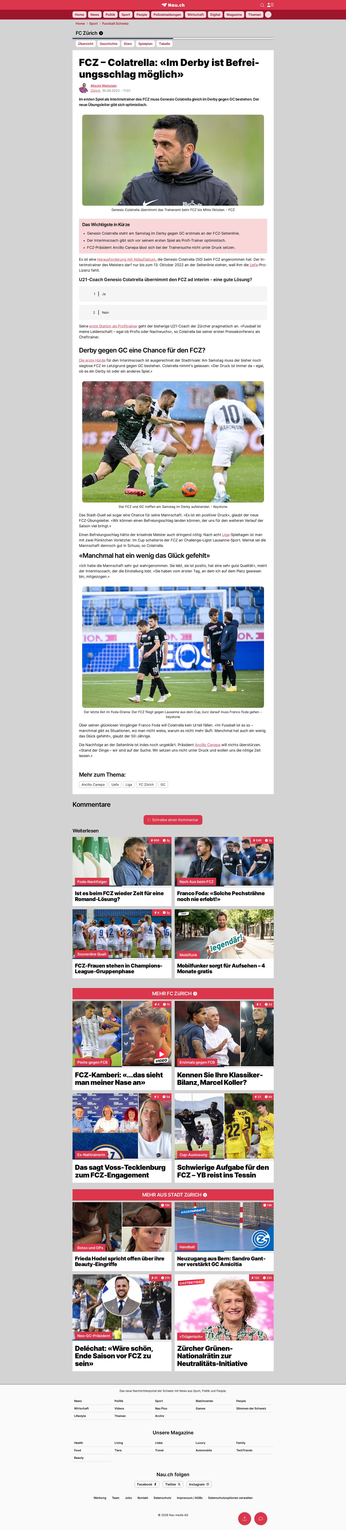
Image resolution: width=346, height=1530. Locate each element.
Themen (120, 1416)
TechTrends (244, 1450)
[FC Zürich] (173, 33)
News (78, 1401)
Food (77, 1450)
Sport (93, 23)
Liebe (159, 1442)
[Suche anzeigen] (262, 4)
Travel (159, 1450)
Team (115, 1497)
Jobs (128, 1497)
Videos (119, 1408)
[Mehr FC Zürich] (173, 993)
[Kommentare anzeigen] (260, 1518)
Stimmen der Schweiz (251, 1408)
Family (240, 1442)
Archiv (159, 1416)
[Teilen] (244, 1518)
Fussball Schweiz (115, 23)
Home (80, 23)
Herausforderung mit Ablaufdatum (126, 259)
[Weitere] (268, 14)
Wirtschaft (81, 1408)
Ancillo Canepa (207, 745)
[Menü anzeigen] (270, 5)
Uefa (254, 265)
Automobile (204, 1450)
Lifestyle (80, 1416)
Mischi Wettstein (104, 86)
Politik (119, 1401)
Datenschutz (162, 1497)
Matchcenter (204, 1401)
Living (119, 1442)
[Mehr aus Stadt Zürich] (173, 1195)
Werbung (100, 1497)
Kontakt (143, 1497)
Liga (225, 535)
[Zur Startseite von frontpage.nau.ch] (173, 5)
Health (78, 1442)
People (241, 1401)
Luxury (200, 1442)
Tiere (118, 1450)
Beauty (79, 1457)
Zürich (95, 91)
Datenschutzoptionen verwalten (230, 1497)
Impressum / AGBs (190, 1497)
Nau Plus (161, 1408)
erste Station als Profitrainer (113, 326)
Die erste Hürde (92, 360)
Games (200, 1408)
